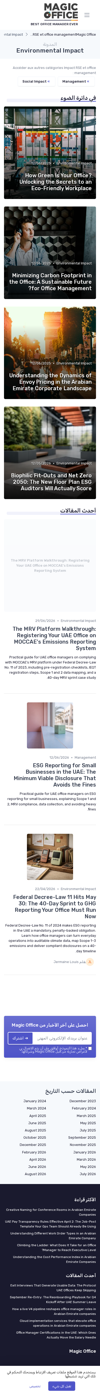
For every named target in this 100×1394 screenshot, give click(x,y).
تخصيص (35, 1386)
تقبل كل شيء (61, 1386)
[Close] (88, 682)
